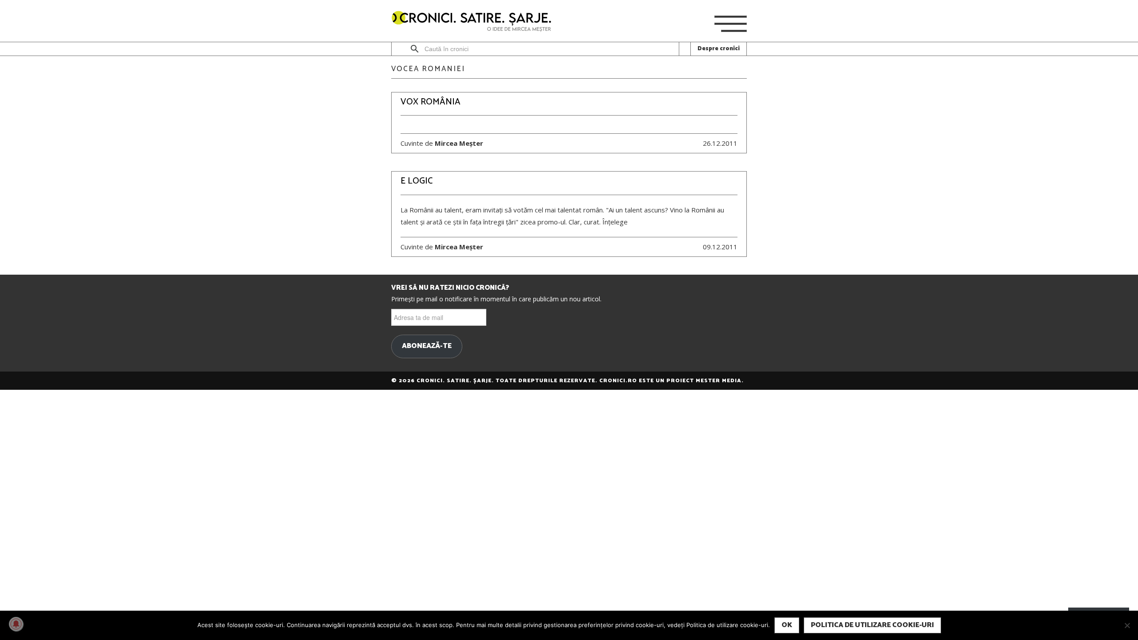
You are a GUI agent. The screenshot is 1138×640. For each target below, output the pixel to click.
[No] (1126, 625)
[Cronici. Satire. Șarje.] (475, 22)
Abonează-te (427, 346)
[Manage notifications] (16, 624)
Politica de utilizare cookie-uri (872, 625)
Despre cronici (718, 48)
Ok (786, 625)
